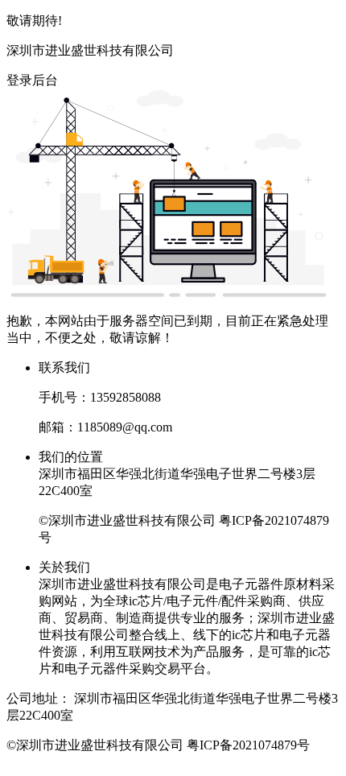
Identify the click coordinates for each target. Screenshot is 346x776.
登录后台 (32, 80)
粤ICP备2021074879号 (248, 745)
